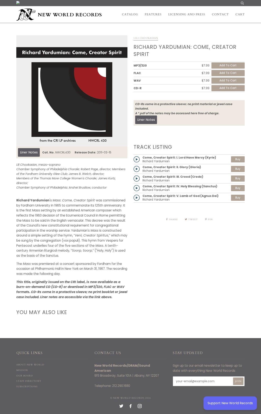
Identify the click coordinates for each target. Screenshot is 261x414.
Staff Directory (28, 381)
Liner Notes (29, 152)
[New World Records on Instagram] (140, 406)
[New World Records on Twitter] (121, 406)
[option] (71, 91)
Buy (237, 159)
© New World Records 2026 (130, 398)
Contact (220, 14)
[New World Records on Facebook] (130, 406)
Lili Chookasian (146, 38)
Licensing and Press (186, 14)
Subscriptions (27, 386)
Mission (22, 370)
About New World (30, 364)
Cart (240, 14)
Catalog (130, 14)
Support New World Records (230, 403)
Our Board (24, 375)
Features (153, 14)
